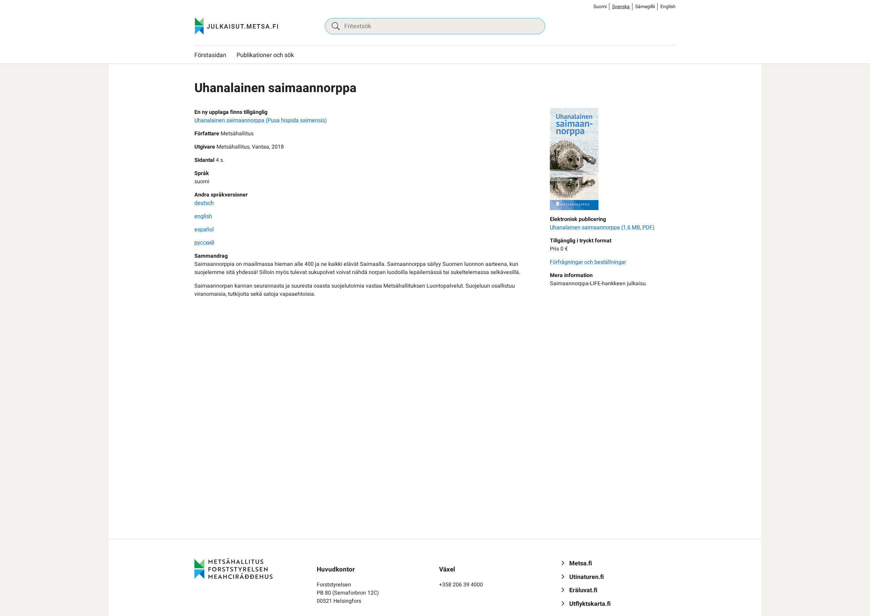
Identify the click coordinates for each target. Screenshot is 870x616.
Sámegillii (645, 6)
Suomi (600, 6)
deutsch (204, 203)
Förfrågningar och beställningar (588, 262)
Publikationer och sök (265, 55)
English (668, 6)
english (203, 216)
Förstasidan (210, 55)
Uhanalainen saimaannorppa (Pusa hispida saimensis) (260, 120)
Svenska (621, 6)
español (204, 229)
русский (204, 243)
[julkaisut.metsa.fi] (233, 568)
